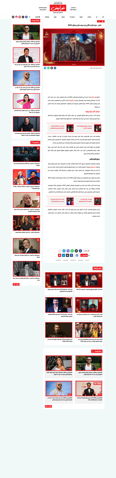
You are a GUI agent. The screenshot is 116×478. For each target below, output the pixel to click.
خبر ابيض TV (72, 17)
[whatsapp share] (48, 68)
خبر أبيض (72, 100)
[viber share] (45, 68)
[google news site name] (77, 255)
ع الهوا (81, 17)
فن (96, 17)
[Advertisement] (74, 83)
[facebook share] (55, 68)
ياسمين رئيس (65, 260)
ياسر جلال (94, 97)
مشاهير (89, 17)
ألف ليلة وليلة (73, 260)
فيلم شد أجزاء (58, 260)
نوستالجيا (47, 17)
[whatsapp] (60, 250)
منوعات (63, 17)
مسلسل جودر (80, 260)
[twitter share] (51, 68)
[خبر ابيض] (58, 8)
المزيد (49, 406)
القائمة (37, 17)
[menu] (29, 17)
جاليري (55, 17)
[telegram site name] (63, 255)
